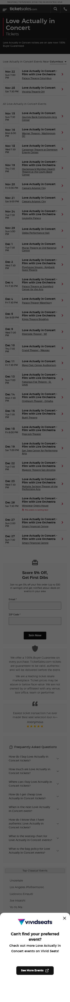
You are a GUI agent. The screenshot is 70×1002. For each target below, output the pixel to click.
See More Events (32, 970)
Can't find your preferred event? (35, 936)
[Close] (64, 918)
